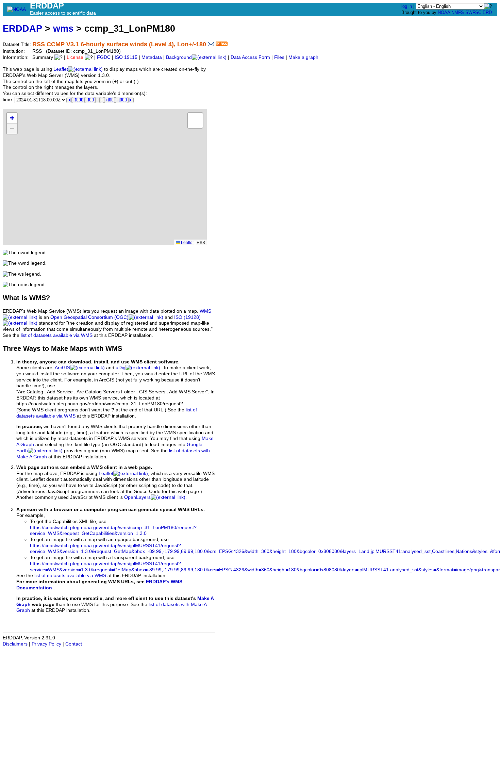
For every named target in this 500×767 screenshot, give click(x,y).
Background (179, 57)
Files (279, 57)
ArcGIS (62, 367)
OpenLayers (137, 497)
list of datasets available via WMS (57, 335)
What (11, 297)
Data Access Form (250, 57)
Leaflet (60, 69)
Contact (73, 644)
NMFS (457, 12)
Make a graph (303, 57)
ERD (487, 12)
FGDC (104, 57)
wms (63, 28)
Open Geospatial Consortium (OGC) (89, 317)
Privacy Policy (46, 644)
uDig (121, 367)
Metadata (151, 57)
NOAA (444, 12)
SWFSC (473, 12)
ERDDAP (22, 28)
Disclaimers (15, 644)
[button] (12, 118)
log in (406, 6)
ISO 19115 (126, 57)
